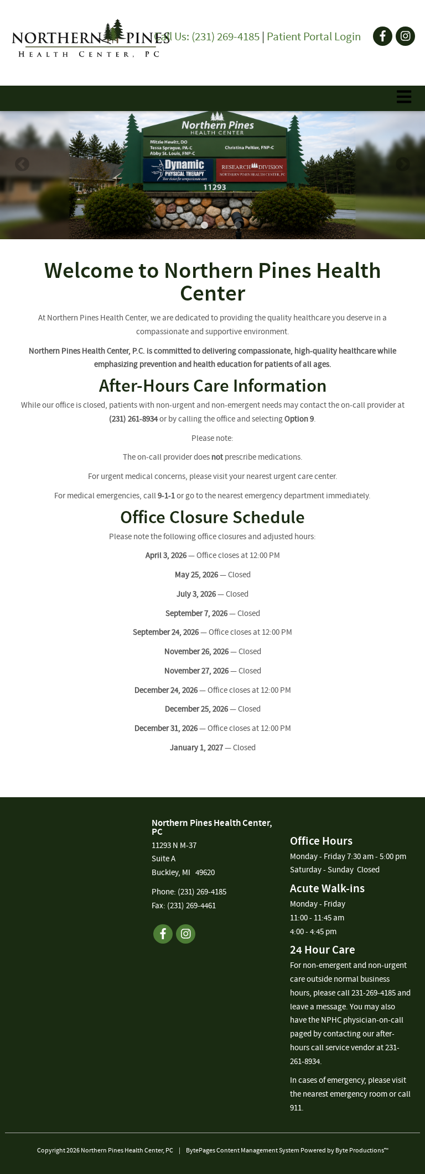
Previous (22, 164)
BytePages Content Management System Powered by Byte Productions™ (287, 1150)
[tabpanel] (212, 164)
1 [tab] (187, 225)
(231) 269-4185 (202, 892)
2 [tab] (204, 225)
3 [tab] (220, 225)
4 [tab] (237, 225)
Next (403, 164)
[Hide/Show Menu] (404, 97)
